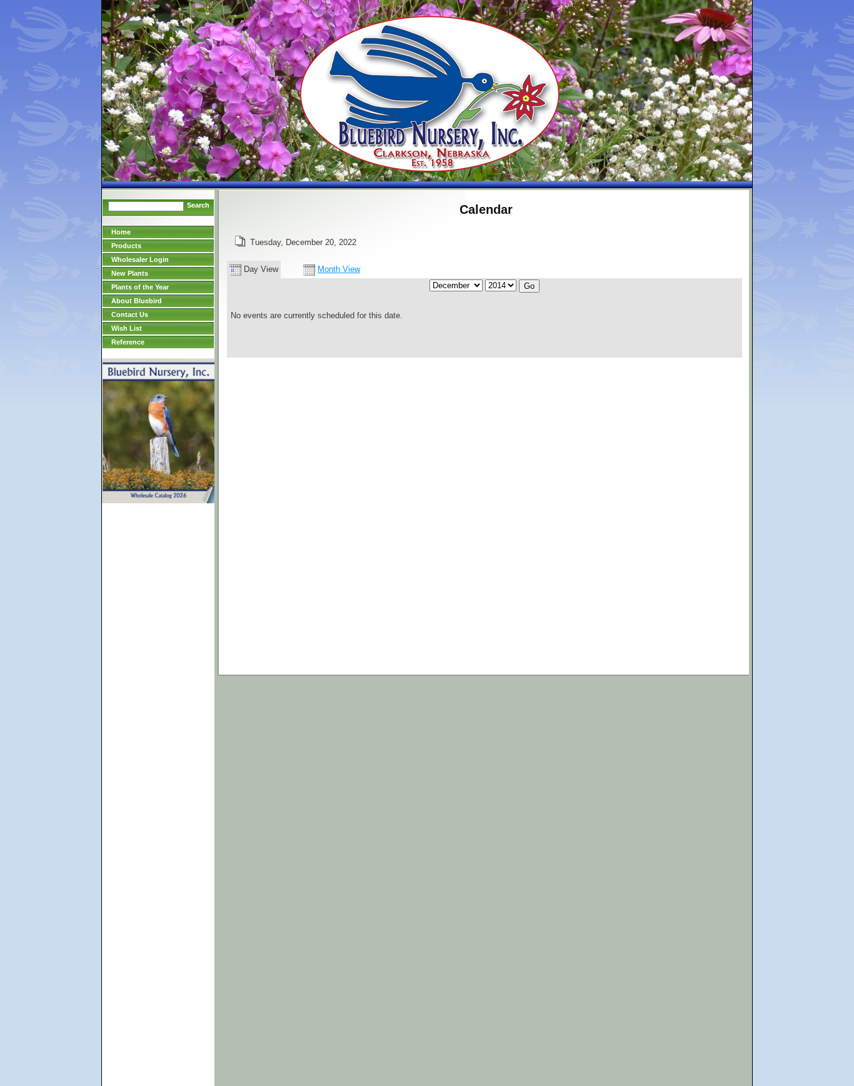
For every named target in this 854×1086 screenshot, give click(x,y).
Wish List (126, 328)
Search (198, 205)
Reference (127, 342)
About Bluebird (136, 300)
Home (121, 232)
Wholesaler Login (140, 259)
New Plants (129, 273)
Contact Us (129, 314)
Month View (339, 269)
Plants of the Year (140, 287)
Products (126, 245)
